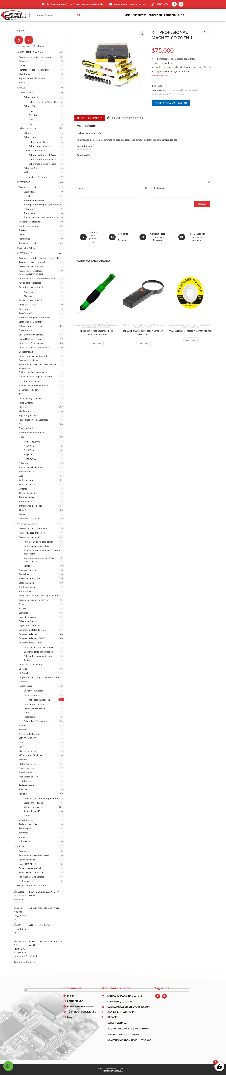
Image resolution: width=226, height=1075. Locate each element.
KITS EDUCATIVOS (28, 738)
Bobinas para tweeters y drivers (34, 326)
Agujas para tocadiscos (30, 282)
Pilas (21, 424)
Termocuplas (25, 828)
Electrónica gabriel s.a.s (113, 1071)
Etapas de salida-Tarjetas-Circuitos (35, 376)
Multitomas (24, 238)
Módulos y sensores (33, 807)
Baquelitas (24, 574)
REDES (20, 846)
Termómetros (25, 501)
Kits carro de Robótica (29, 734)
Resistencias (24, 789)
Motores (23, 759)
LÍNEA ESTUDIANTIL (178, 94)
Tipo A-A (33, 115)
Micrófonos (24, 74)
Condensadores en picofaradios (39, 651)
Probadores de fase (28, 776)
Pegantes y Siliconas (28, 415)
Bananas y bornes (27, 570)
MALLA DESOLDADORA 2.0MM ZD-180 (190, 331)
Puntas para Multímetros (31, 467)
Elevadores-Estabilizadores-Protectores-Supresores (38, 366)
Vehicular (28, 172)
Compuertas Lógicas (28, 634)
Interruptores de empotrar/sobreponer (43, 204)
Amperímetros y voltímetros (32, 287)
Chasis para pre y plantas (31, 334)
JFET (21, 394)
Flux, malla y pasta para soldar (199, 325)
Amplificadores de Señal (30, 300)
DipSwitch (23, 673)
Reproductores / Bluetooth (32, 78)
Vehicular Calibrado (38, 177)
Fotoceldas (24, 681)
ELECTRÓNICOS (25, 253)
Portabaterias (25, 772)
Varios (22, 514)
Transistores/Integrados (30, 505)
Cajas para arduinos (33, 802)
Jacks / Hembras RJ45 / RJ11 (33, 872)
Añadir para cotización (171, 103)
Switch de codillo (27, 484)
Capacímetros (25, 330)
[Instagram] (181, 4)
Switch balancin (26, 480)
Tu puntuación (85, 146)
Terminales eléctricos (29, 243)
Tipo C (32, 124)
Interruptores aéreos (34, 200)
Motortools (29, 717)
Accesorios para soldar (83, 325)
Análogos (28, 292)
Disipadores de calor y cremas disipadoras (39, 677)
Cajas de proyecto (27, 617)
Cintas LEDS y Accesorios (31, 339)
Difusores (23, 61)
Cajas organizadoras (28, 621)
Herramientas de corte (34, 708)
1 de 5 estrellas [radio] (78, 149)
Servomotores (26, 820)
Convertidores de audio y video (34, 356)
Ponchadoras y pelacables (31, 876)
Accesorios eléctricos (29, 187)
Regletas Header (27, 785)
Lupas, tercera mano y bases (149, 326)
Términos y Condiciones (26, 962)
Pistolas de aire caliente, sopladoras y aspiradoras (42, 552)
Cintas (22, 234)
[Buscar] (78, 15)
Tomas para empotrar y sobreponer (41, 217)
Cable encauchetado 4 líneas (42, 164)
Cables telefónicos (27, 859)
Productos (139, 15)
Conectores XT (26, 351)
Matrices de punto (27, 751)
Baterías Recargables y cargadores (35, 317)
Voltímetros (24, 841)
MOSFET (23, 407)
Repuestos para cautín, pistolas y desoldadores (100, 326)
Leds (21, 742)
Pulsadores (29, 209)
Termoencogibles (27, 497)
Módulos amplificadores (30, 755)
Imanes (22, 725)
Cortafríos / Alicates (33, 690)
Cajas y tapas (30, 192)
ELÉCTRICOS (23, 182)
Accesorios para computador (33, 262)
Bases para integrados (29, 578)
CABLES (21, 87)
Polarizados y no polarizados (38, 656)
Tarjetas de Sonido (28, 493)
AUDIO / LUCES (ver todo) (30, 52)
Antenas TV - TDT (27, 304)
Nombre (81, 188)
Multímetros (25, 411)
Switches (23, 488)
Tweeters (23, 82)
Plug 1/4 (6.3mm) (32, 441)
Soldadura (29, 565)
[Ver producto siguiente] (210, 31)
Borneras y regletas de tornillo (33, 600)
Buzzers (22, 608)
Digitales (28, 296)
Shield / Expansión (32, 811)
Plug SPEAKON (31, 458)
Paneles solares (26, 768)
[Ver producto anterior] (204, 31)
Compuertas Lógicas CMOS (32, 638)
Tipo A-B (33, 119)
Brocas (22, 604)
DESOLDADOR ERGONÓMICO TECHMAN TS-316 (96, 333)
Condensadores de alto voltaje (38, 647)
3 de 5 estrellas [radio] (84, 149)
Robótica (23, 793)
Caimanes (23, 612)
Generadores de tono (29, 389)
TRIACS (22, 510)
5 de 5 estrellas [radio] (90, 149)
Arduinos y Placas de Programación (41, 798)
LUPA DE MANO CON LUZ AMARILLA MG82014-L (143, 333)
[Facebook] (18, 40)
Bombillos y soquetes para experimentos (38, 595)
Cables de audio (31, 97)
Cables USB (29, 106)
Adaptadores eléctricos (30, 221)
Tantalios (28, 660)
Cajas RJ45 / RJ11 (27, 864)
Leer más (96, 343)
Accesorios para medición (31, 266)
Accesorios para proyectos (32, 532)
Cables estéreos (31, 168)
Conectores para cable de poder (34, 347)
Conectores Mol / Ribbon (31, 664)
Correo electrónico (155, 188)
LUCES (22, 65)
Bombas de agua (27, 587)
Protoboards (25, 781)
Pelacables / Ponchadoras (36, 721)
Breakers (23, 230)
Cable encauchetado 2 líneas (42, 155)
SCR (21, 475)
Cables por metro (27, 128)
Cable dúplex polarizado (40, 146)
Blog (181, 15)
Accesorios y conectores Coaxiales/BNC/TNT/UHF (31, 273)
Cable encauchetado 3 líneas (42, 159)
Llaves (27, 712)
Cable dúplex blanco (38, 142)
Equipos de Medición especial (33, 372)
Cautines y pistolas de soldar (32, 630)
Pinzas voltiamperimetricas (32, 432)
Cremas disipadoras (28, 360)
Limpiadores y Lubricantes (31, 398)
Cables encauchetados (34, 150)
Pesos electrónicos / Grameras (33, 419)
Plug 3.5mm (29, 450)
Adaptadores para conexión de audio (37, 278)
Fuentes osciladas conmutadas (33, 385)
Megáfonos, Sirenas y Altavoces (34, 69)
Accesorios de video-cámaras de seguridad (39, 258)
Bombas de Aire (26, 591)
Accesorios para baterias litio (33, 528)
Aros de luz (24, 309)
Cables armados (26, 92)
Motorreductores (27, 764)
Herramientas (187, 90)
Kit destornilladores (39, 699)
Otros (31, 111)
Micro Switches (26, 402)
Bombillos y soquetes (29, 226)
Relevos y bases (26, 471)
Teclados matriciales (28, 824)
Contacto (170, 15)
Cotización (155, 15)
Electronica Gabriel (26, 248)
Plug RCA (28, 454)
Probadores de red (28, 881)
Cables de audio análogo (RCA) (44, 102)
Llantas (22, 746)
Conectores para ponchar (31, 868)
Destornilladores (172, 90)
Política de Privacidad (25, 956)
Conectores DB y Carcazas (31, 343)
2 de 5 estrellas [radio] (81, 149)
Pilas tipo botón (26, 428)
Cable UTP (29, 133)
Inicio (127, 15)
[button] (141, 33)
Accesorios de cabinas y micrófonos (36, 57)
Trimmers (23, 832)
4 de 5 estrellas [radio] (87, 149)
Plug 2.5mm (29, 446)
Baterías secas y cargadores (32, 321)
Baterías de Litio (26, 313)
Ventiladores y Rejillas (29, 518)
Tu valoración (85, 155)
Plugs (21, 437)
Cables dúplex (30, 137)
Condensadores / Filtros (30, 642)
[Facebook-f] (174, 4)
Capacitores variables (29, 625)
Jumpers (23, 729)
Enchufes (28, 196)
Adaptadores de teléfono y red (34, 855)
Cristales (23, 668)
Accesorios (24, 851)
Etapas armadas (31, 381)
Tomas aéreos (30, 213)
